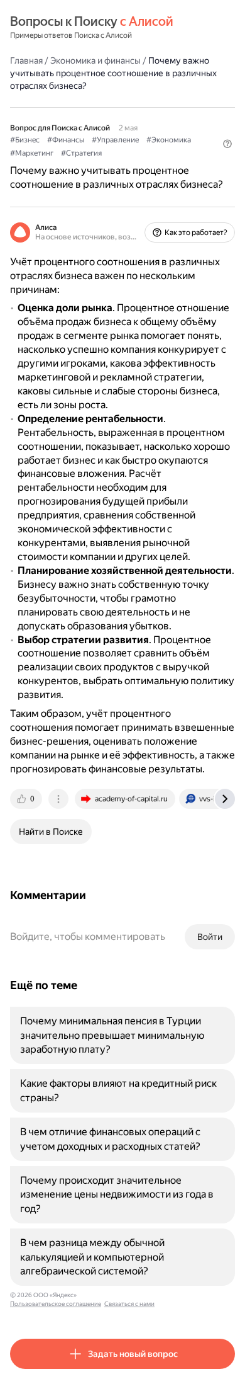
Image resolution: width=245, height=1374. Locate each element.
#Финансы (65, 139)
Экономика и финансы (95, 60)
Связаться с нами (129, 1303)
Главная (26, 60)
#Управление (115, 139)
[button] (227, 143)
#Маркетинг (31, 153)
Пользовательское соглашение (55, 1303)
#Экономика (168, 139)
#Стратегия (81, 153)
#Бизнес (25, 139)
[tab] (27, 799)
